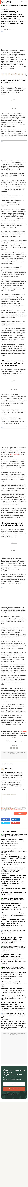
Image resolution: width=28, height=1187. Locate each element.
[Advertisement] (14, 756)
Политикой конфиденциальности (10, 1094)
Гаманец (3, 986)
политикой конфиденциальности (7, 808)
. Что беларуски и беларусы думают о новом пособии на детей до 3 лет (13, 1025)
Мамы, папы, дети (5, 952)
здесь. (14, 737)
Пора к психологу (5, 854)
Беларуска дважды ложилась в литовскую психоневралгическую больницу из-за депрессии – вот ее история (14, 860)
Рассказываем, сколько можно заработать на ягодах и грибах (13, 990)
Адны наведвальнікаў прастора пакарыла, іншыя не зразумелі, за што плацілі (13, 1006)
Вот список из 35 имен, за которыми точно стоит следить (14, 906)
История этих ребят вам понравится (13, 923)
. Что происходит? (13, 880)
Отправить (20, 813)
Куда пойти (4, 890)
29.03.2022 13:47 (8, 770)
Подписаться (14, 1089)
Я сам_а (3, 917)
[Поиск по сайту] (22, 2)
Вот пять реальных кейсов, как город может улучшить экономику (12, 940)
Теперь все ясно (5, 934)
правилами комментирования (16, 809)
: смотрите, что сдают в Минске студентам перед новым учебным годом (13, 975)
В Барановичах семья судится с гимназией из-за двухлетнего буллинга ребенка (13, 959)
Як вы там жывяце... (5, 873)
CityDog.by (23, 731)
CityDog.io (3, 29)
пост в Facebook (14, 454)
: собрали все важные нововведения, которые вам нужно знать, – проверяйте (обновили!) (13, 842)
